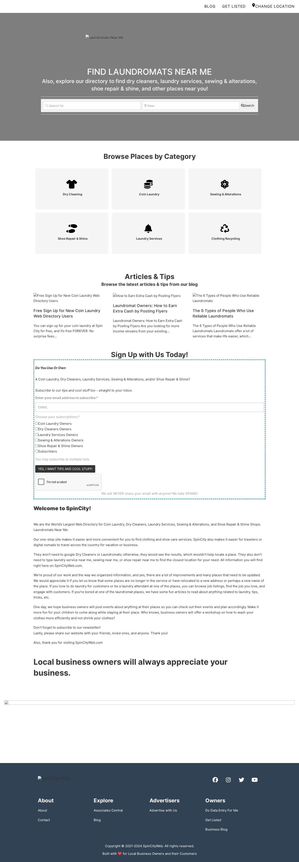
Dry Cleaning (72, 194)
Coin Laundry (149, 194)
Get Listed (234, 6)
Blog (210, 6)
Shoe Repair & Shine (73, 238)
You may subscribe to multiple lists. (62, 459)
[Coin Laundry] (148, 184)
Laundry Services (149, 238)
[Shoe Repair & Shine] (71, 229)
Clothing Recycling (225, 238)
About (42, 810)
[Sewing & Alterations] (225, 184)
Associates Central (108, 810)
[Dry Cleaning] (71, 184)
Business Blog (216, 829)
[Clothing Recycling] (225, 229)
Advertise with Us (163, 810)
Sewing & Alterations (225, 194)
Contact (44, 820)
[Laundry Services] (148, 229)
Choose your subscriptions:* (57, 417)
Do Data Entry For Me (221, 810)
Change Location (275, 6)
